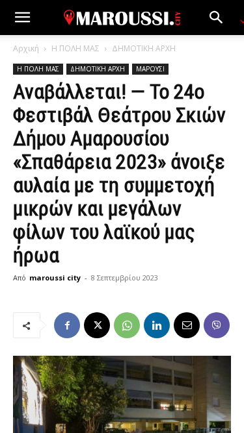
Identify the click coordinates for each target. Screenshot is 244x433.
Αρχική (26, 48)
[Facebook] (67, 325)
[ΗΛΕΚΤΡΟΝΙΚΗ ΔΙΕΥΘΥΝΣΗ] (187, 325)
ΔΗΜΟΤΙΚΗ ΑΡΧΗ (144, 48)
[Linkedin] (157, 325)
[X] (97, 325)
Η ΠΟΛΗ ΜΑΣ (75, 48)
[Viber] (217, 325)
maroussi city (55, 277)
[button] (22, 17)
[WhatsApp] (127, 325)
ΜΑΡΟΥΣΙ (150, 68)
